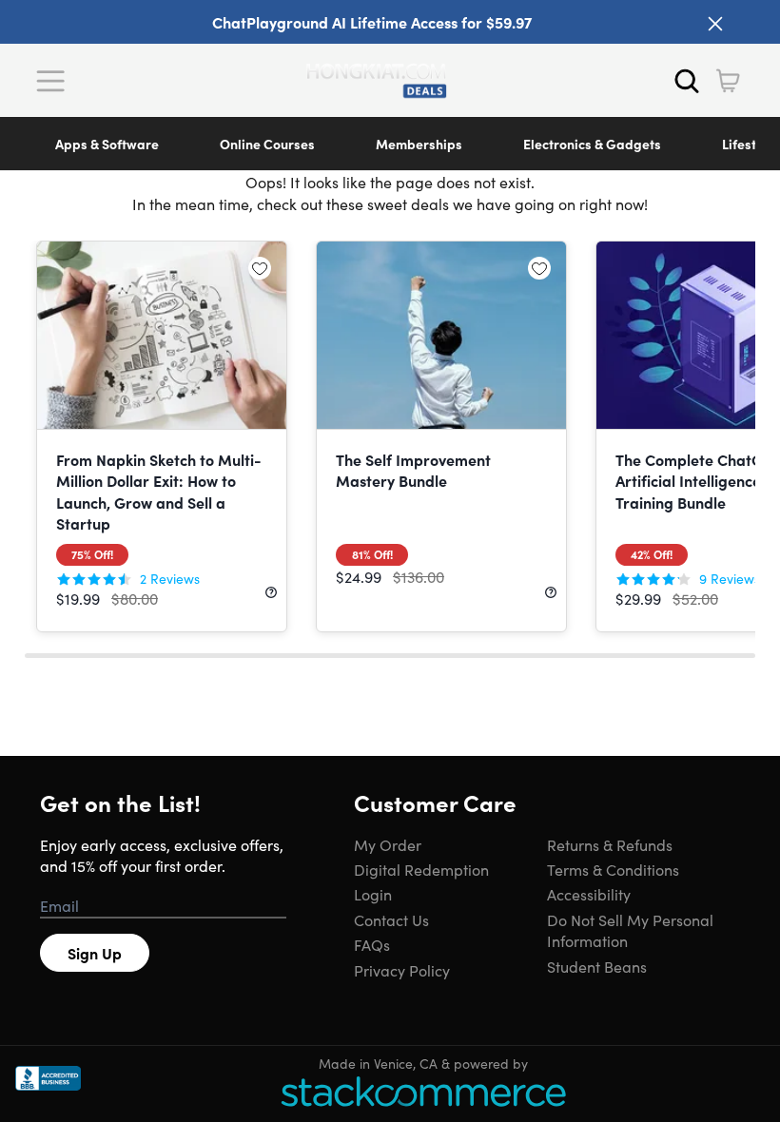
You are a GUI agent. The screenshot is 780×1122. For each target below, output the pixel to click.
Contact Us (391, 919)
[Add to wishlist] (259, 268)
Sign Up (95, 952)
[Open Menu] (55, 81)
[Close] (715, 24)
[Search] (687, 81)
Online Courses (267, 143)
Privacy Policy (402, 969)
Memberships (419, 143)
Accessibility (589, 893)
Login (373, 893)
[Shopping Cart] (728, 81)
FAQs (372, 944)
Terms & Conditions (613, 869)
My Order (387, 844)
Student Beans (597, 966)
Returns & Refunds (610, 844)
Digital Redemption (421, 869)
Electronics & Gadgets (592, 143)
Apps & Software (107, 143)
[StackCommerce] (423, 1091)
